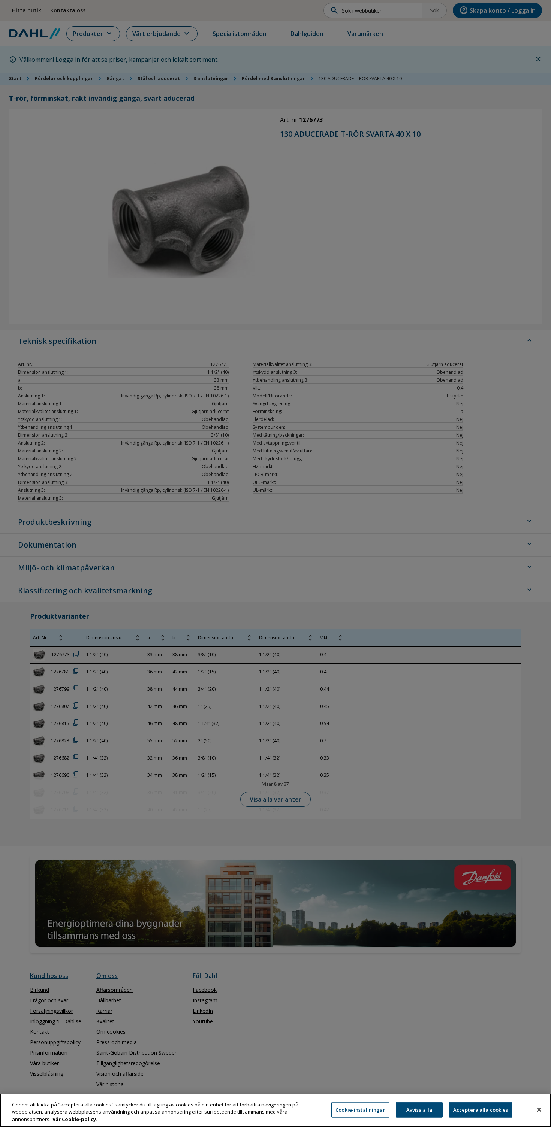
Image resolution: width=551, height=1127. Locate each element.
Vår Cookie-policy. (74, 1119)
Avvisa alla (419, 1109)
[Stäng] (539, 1109)
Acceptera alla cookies (480, 1109)
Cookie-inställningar (360, 1109)
